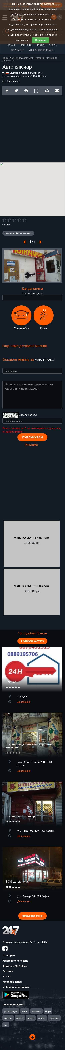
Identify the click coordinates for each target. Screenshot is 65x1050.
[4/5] (19, 220)
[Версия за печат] (47, 90)
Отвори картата (33, 641)
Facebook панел (12, 981)
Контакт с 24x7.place (14, 966)
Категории (26, 44)
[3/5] (14, 220)
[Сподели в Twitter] (16, 90)
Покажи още (32, 916)
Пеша (43, 328)
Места (40, 44)
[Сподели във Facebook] (7, 90)
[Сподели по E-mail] (57, 90)
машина (36, 1011)
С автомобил (21, 328)
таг (6, 1025)
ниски (31, 1018)
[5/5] (24, 220)
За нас (6, 976)
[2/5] (9, 220)
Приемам (40, 40)
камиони (54, 1018)
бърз (48, 1011)
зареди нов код (28, 414)
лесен (19, 1018)
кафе (25, 1011)
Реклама (7, 971)
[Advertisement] (32, 127)
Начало (12, 44)
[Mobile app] (15, 994)
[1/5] (4, 220)
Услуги (53, 44)
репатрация (11, 1011)
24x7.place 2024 (39, 942)
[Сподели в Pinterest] (26, 90)
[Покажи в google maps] (36, 90)
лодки (41, 1018)
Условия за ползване (41, 49)
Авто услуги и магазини (33, 57)
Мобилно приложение (16, 987)
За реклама (18, 49)
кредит (8, 1018)
